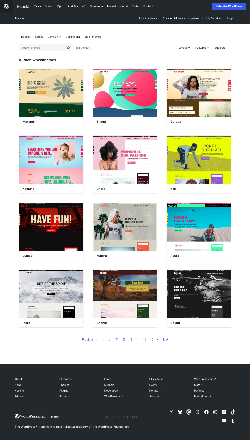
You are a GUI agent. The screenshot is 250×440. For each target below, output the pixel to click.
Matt (198, 384)
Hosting (19, 390)
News (18, 384)
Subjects (220, 47)
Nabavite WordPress (229, 6)
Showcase (65, 379)
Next (165, 339)
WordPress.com (205, 379)
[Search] (68, 47)
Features (200, 47)
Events (153, 384)
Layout (183, 47)
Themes (20, 18)
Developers (111, 390)
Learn (107, 379)
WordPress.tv (114, 396)
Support (109, 384)
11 (117, 339)
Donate (155, 390)
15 (144, 339)
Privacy (19, 396)
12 (124, 339)
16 (151, 339)
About (18, 379)
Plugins (63, 390)
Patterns (64, 396)
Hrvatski (54, 416)
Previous (88, 339)
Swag (154, 396)
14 (138, 339)
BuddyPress (203, 396)
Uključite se (156, 379)
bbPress (200, 390)
